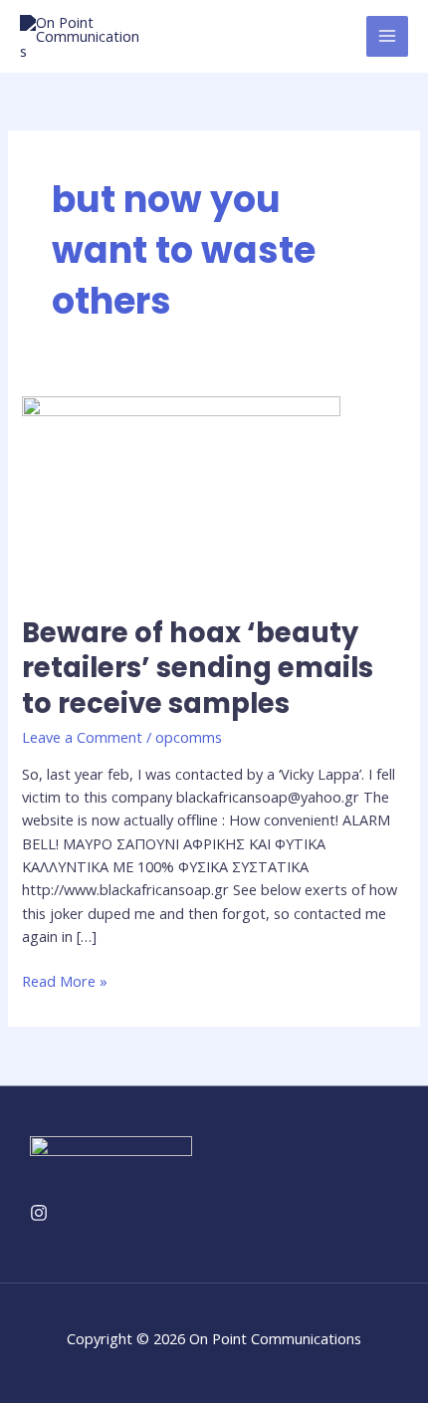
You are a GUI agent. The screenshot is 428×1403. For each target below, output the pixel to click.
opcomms (188, 737)
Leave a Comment (82, 737)
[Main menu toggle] (387, 37)
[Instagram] (39, 1213)
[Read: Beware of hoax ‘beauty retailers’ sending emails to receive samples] (181, 493)
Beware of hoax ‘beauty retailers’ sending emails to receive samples (197, 668)
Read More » (64, 980)
